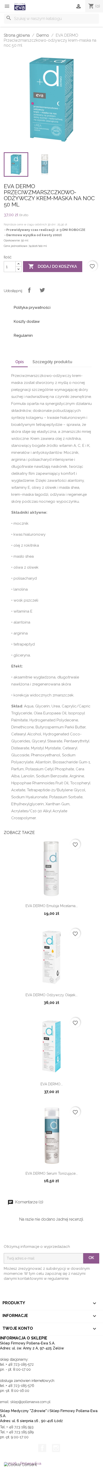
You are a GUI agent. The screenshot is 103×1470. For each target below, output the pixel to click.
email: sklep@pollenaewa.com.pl (25, 1402)
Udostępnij (29, 290)
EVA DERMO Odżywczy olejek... (52, 995)
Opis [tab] (19, 361)
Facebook (42, 1448)
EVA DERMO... (51, 1084)
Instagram (56, 1448)
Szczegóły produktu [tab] (52, 361)
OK (91, 1257)
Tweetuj (42, 290)
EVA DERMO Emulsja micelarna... (52, 906)
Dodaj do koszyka (52, 266)
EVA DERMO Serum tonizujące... (52, 1173)
